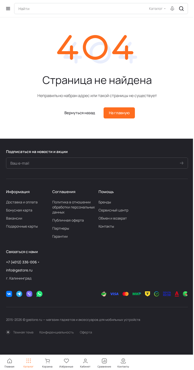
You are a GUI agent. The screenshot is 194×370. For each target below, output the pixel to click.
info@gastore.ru (19, 270)
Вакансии (14, 218)
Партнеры (60, 228)
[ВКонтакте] (9, 294)
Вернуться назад (79, 112)
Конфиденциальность (56, 332)
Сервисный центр (113, 210)
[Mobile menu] (8, 8)
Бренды (105, 202)
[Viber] (29, 294)
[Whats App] (39, 294)
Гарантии (60, 236)
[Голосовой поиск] (172, 8)
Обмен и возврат (113, 218)
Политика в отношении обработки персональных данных (73, 207)
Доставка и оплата (22, 202)
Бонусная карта (19, 210)
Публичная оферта (68, 220)
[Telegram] (19, 294)
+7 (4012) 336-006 (21, 262)
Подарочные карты (22, 226)
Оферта (86, 332)
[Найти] (181, 8)
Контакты (106, 226)
